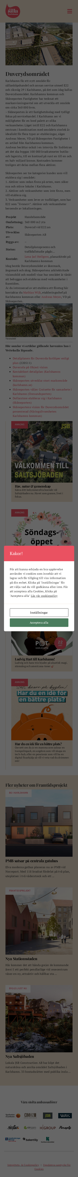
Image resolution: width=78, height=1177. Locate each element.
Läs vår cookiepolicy (44, 596)
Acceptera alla (39, 623)
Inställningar (39, 613)
